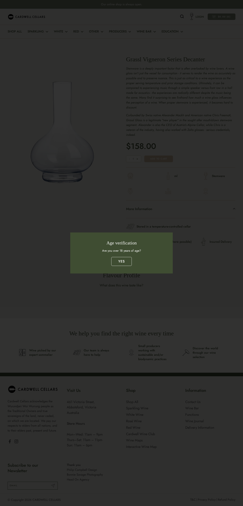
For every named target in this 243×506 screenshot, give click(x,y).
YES (121, 261)
